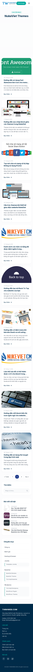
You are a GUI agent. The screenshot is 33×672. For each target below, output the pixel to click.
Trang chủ (5, 628)
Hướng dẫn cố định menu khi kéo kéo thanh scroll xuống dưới (15, 332)
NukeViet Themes (11, 576)
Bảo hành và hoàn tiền (9, 650)
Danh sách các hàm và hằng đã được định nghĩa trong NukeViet (16, 249)
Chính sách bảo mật (8, 644)
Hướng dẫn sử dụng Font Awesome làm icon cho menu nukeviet (15, 82)
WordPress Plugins (11, 591)
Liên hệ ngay (21, 3)
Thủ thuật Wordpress (12, 588)
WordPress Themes (11, 594)
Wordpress (7, 585)
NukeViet (7, 570)
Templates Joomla (11, 564)
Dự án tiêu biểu (6, 633)
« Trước (6, 477)
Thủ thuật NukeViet (11, 579)
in (8, 659)
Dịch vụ (4, 631)
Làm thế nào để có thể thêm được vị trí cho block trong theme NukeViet (15, 374)
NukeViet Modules (11, 573)
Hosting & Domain (10, 556)
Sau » (27, 477)
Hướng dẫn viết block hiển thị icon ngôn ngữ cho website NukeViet (15, 415)
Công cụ (7, 547)
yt (12, 659)
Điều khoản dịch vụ (8, 647)
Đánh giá (7, 551)
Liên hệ (4, 636)
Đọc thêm (7, 94)
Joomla (6, 561)
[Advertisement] (16, 37)
